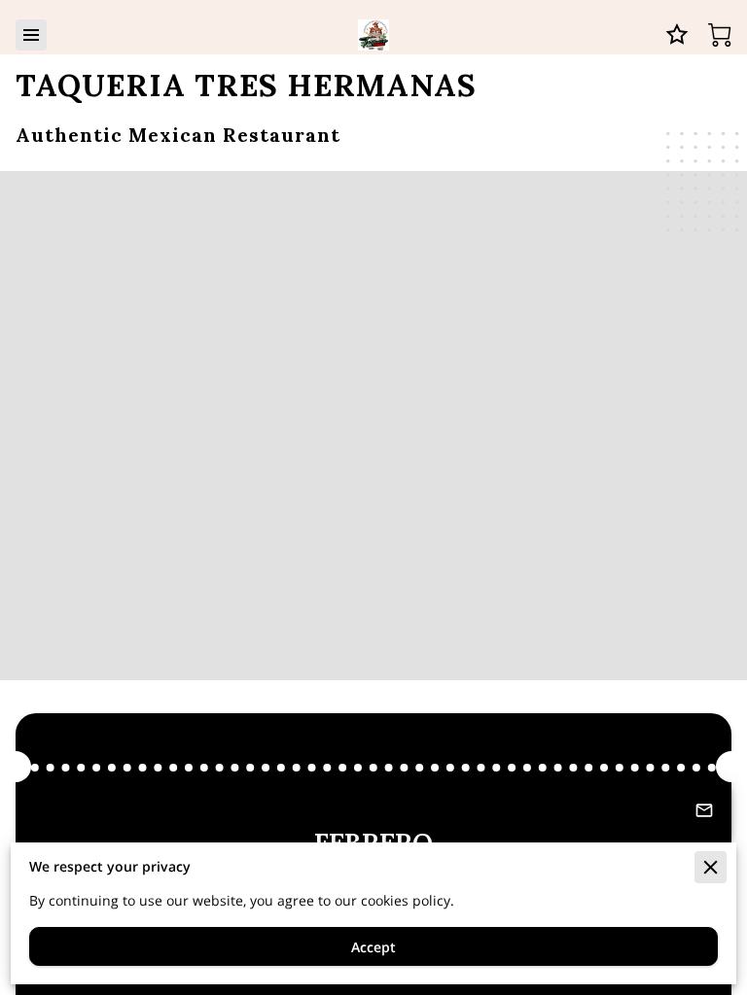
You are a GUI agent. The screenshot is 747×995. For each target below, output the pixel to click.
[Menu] (31, 35)
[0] (719, 35)
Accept (373, 947)
